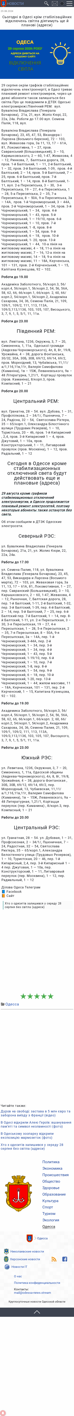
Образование (54, 1194)
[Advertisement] (37, 951)
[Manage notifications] (3, 1413)
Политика (50, 1162)
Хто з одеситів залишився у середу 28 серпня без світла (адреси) (32, 1147)
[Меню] (69, 3)
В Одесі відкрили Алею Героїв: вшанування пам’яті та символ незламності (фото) (36, 1124)
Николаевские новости (27, 1251)
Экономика (52, 1168)
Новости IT (19, 1267)
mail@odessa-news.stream (32, 1292)
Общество (51, 1181)
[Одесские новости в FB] (65, 1259)
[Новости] (29, 1238)
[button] (37, 1312)
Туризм (49, 1214)
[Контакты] (54, 3)
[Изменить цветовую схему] (62, 3)
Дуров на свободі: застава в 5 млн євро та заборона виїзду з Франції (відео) (35, 1113)
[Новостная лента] (54, 1259)
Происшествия (55, 1175)
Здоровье (50, 1188)
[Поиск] (46, 3)
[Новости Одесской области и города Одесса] (12, 3)
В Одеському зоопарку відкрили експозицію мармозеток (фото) (27, 1135)
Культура (50, 1201)
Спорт (47, 1207)
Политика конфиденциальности (37, 1282)
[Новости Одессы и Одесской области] (18, 1194)
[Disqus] (37, 1056)
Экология (50, 1220)
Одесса (48, 1227)
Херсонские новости (25, 1259)
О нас (18, 1276)
